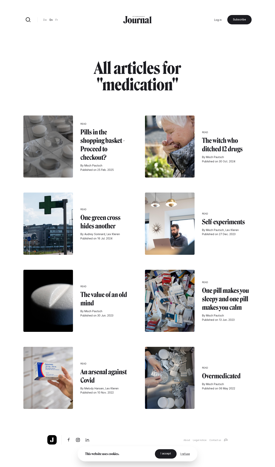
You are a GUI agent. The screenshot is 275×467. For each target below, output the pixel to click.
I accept (166, 453)
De (45, 19)
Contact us (215, 440)
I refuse (185, 453)
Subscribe (239, 19)
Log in (218, 19)
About (187, 440)
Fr (56, 19)
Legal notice (200, 440)
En (51, 19)
